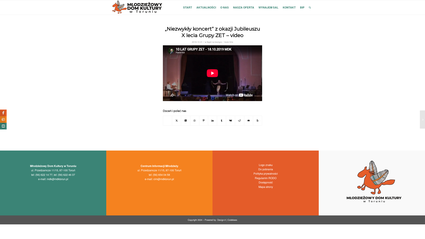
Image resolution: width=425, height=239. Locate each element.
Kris (231, 41)
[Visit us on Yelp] (257, 120)
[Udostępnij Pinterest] (203, 120)
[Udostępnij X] (176, 120)
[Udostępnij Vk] (230, 120)
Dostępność (266, 182)
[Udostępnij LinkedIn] (212, 120)
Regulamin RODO (265, 178)
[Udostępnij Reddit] (239, 120)
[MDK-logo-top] (137, 7)
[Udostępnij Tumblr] (221, 120)
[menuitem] (187, 7)
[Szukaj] (310, 7)
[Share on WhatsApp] (194, 120)
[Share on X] (185, 120)
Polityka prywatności (266, 173)
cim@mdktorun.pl (163, 179)
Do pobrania (265, 169)
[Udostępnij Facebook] (167, 120)
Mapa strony (265, 187)
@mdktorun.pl (57, 179)
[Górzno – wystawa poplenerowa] (2, 119)
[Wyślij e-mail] (248, 120)
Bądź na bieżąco (214, 41)
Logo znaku (266, 165)
